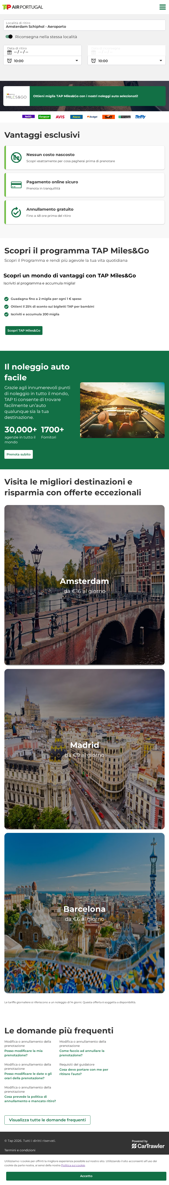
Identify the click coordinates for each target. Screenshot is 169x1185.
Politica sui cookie (73, 1165)
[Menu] (162, 7)
